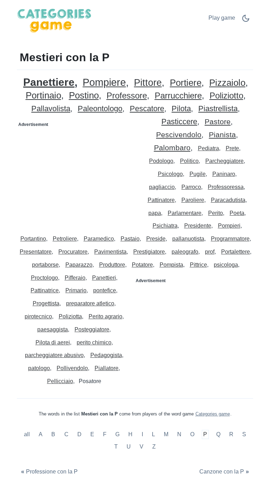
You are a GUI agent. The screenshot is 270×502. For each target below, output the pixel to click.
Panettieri (104, 278)
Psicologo (170, 174)
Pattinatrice (45, 290)
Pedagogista (106, 355)
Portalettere (235, 252)
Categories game (212, 414)
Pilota (181, 109)
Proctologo (44, 278)
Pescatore (147, 109)
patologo (39, 368)
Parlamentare (184, 213)
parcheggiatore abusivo (54, 355)
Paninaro (223, 174)
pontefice (104, 290)
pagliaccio (162, 187)
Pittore (148, 83)
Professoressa (226, 187)
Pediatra (208, 148)
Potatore (142, 265)
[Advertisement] (76, 174)
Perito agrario (105, 316)
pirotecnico (38, 316)
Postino (84, 95)
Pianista (222, 135)
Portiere (185, 83)
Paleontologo (100, 109)
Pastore (218, 122)
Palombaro (172, 148)
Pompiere (104, 82)
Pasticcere (179, 122)
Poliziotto (226, 96)
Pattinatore (161, 200)
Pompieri (229, 226)
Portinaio (43, 95)
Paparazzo (78, 265)
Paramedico (99, 239)
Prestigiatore (149, 252)
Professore (127, 96)
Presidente (197, 226)
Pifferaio (75, 278)
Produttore (112, 265)
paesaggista (52, 329)
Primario (75, 290)
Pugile (197, 174)
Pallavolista (50, 109)
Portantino (33, 239)
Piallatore (106, 368)
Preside (156, 239)
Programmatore (230, 239)
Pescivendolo (178, 135)
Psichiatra (165, 226)
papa (154, 213)
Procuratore (73, 252)
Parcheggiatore (224, 161)
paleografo (185, 252)
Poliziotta (70, 316)
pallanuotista (188, 239)
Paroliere (192, 200)
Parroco (191, 187)
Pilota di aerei (53, 342)
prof (209, 252)
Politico (189, 161)
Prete (232, 148)
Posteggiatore (92, 329)
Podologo (161, 161)
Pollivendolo (72, 368)
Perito (215, 213)
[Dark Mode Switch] (245, 20)
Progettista (46, 303)
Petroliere (65, 239)
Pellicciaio (60, 381)
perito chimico (94, 342)
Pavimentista (110, 252)
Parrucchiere (178, 96)
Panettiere (49, 82)
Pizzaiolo (227, 83)
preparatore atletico (90, 303)
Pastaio (130, 239)
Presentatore (36, 252)
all (27, 434)
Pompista (171, 265)
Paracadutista (228, 200)
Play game (221, 18)
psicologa (226, 265)
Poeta (237, 213)
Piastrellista (218, 109)
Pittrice (198, 265)
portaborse (45, 265)
